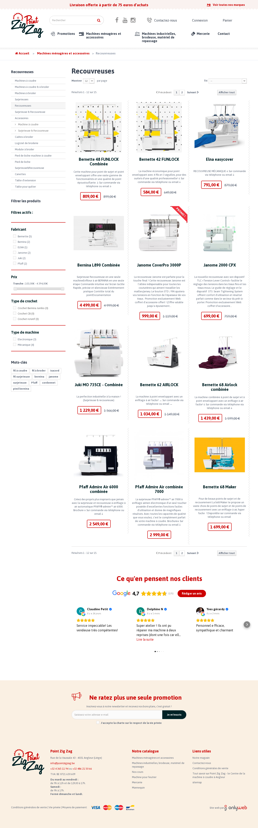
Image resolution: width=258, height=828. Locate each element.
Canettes (20, 174)
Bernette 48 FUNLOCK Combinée (99, 161)
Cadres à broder (24, 136)
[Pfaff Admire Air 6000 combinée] (98, 455)
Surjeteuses (21, 99)
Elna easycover (219, 159)
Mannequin (138, 787)
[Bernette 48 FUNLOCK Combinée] (98, 127)
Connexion (200, 20)
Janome (24, 252)
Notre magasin (201, 757)
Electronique (27, 339)
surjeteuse (20, 382)
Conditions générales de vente (210, 768)
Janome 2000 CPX (220, 265)
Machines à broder (25, 93)
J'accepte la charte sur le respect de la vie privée (131, 722)
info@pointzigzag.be (62, 763)
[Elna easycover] (219, 127)
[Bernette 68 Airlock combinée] (219, 353)
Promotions (66, 33)
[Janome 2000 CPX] (219, 233)
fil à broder (39, 370)
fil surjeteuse (21, 376)
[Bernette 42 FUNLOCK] (159, 127)
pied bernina (21, 388)
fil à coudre (20, 370)
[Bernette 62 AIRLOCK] (159, 353)
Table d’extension (25, 180)
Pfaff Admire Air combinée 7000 (159, 489)
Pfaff (22, 263)
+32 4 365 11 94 (59, 768)
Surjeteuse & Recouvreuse (30, 111)
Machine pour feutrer (144, 777)
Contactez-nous (165, 20)
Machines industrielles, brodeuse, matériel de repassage (159, 37)
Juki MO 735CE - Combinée (99, 384)
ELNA (22, 247)
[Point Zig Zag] (27, 25)
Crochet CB (26, 313)
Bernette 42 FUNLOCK (159, 159)
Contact (224, 33)
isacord (54, 370)
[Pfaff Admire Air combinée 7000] (159, 455)
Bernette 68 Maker (219, 487)
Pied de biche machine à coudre (33, 155)
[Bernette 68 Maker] (219, 455)
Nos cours (137, 771)
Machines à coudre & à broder (32, 86)
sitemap (197, 782)
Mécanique (26, 344)
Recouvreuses (23, 105)
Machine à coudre (28, 124)
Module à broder (24, 149)
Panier (227, 20)
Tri (205, 80)
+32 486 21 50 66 (82, 768)
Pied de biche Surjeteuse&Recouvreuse (29, 164)
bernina (39, 376)
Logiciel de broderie (26, 143)
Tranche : (19, 283)
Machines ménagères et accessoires (103, 35)
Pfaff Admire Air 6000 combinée (98, 489)
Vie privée (55, 807)
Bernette (25, 236)
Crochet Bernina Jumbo (33, 308)
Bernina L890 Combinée (98, 265)
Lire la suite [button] (145, 639)
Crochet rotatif (28, 319)
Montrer (77, 80)
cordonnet (48, 382)
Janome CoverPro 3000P (159, 265)
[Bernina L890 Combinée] (98, 233)
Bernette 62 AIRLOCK (159, 384)
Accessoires (21, 118)
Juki (22, 258)
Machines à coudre (25, 80)
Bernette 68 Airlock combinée (219, 387)
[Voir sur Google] (81, 611)
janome (53, 376)
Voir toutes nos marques (229, 4)
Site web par (217, 807)
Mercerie (203, 33)
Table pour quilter (25, 186)
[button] (71, 624)
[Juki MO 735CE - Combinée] (98, 353)
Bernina (24, 241)
